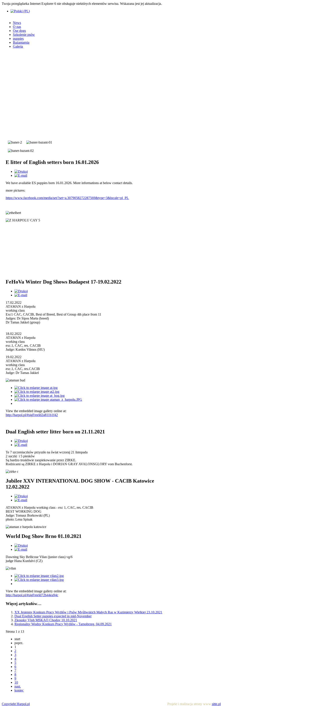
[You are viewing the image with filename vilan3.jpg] (39, 580)
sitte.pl (216, 704)
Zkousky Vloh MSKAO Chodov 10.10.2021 (45, 620)
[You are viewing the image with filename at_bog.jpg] (39, 395)
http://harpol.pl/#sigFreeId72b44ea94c (32, 595)
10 (16, 682)
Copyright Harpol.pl (16, 704)
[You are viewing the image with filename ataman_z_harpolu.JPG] (48, 399)
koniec (19, 690)
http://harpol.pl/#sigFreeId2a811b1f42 (32, 415)
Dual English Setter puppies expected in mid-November (53, 616)
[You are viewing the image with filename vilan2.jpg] (39, 576)
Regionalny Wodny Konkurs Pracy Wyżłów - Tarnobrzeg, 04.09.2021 (63, 624)
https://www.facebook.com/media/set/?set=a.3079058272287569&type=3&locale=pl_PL (67, 198)
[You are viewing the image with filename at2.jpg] (36, 391)
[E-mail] (20, 175)
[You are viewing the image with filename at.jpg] (36, 388)
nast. (17, 686)
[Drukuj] (21, 171)
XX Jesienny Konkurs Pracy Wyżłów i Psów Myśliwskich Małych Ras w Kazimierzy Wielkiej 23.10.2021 (88, 612)
